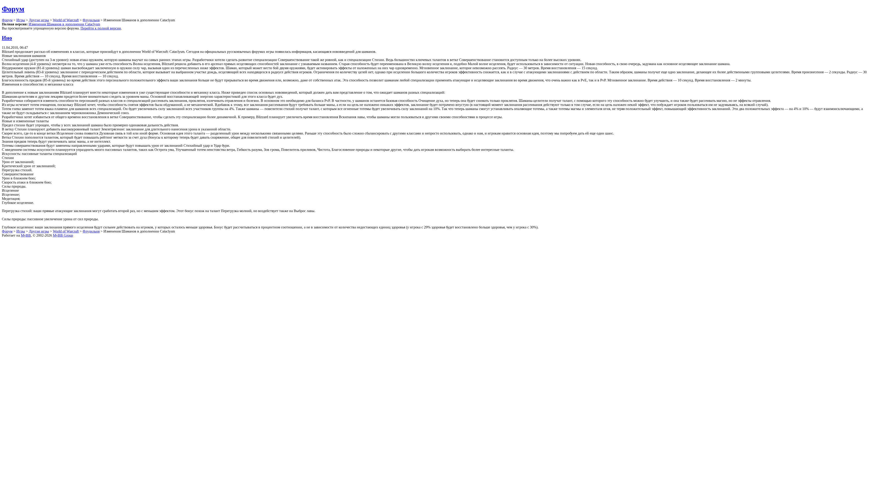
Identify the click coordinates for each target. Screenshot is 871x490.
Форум (13, 9)
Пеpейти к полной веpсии (101, 28)
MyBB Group (63, 235)
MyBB (26, 235)
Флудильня (91, 20)
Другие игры (39, 20)
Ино (7, 38)
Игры (20, 20)
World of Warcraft (66, 20)
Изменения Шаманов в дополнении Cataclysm (64, 24)
